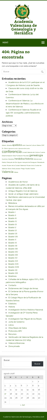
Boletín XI (12, 243)
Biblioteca (12, 203)
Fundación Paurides (22, 155)
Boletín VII (12, 234)
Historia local (37, 159)
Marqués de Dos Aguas (14, 162)
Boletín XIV (13, 252)
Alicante (9, 145)
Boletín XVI (13, 261)
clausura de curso (24, 148)
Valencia (7, 171)
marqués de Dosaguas (29, 162)
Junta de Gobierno (16, 322)
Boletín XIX (13, 255)
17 (5, 394)
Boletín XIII (13, 249)
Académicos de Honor (18, 182)
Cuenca (42, 152)
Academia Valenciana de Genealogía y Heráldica (23, 27)
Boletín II (12, 215)
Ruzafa (27, 168)
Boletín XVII (13, 264)
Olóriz (9, 168)
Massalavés (40, 162)
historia (29, 158)
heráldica (20, 158)
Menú (5, 42)
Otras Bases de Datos (17, 328)
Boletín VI (12, 230)
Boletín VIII (13, 237)
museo (4, 165)
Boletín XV (12, 258)
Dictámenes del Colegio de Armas (23, 288)
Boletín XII (12, 246)
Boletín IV (12, 221)
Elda (14, 155)
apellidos (17, 145)
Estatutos (12, 303)
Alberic (4, 145)
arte (24, 145)
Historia (11, 307)
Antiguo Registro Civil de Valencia (22, 191)
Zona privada (14, 346)
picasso (18, 168)
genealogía (36, 155)
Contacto (12, 285)
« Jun (22, 405)
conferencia (12, 151)
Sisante (32, 168)
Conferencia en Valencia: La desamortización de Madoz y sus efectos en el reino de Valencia (25, 103)
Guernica (5, 159)
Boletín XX (12, 270)
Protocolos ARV (15, 331)
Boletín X (12, 240)
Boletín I (12, 212)
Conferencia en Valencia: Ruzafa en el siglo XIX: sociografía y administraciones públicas (23, 113)
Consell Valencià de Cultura (31, 152)
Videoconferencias (16, 343)
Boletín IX (12, 224)
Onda (13, 168)
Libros (11, 325)
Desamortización (7, 155)
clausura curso (13, 148)
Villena (16, 172)
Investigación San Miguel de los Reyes (25, 319)
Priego (23, 168)
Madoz (4, 162)
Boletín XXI (13, 273)
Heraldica (11, 159)
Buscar (7, 360)
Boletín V (12, 227)
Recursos (12, 334)
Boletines (12, 276)
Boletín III (12, 218)
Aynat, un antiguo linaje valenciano (23, 194)
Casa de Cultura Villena (33, 145)
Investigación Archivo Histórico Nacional (25, 310)
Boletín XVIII (13, 267)
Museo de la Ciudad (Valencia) (16, 165)
